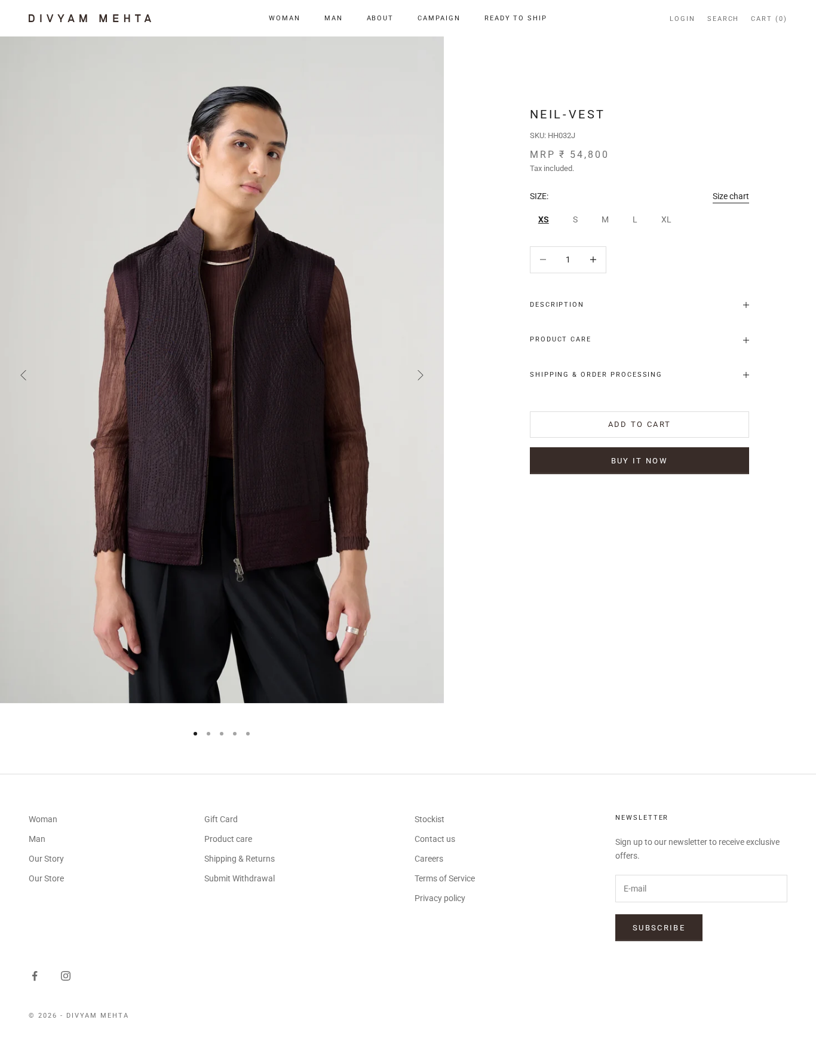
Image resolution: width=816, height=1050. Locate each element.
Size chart (731, 196)
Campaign (439, 18)
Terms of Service (445, 878)
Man (333, 18)
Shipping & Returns (239, 858)
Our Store (46, 878)
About (380, 18)
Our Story (46, 858)
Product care (228, 839)
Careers (429, 858)
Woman (284, 18)
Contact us (435, 839)
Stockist (429, 819)
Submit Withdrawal (239, 878)
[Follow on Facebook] (35, 976)
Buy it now (639, 460)
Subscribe (659, 927)
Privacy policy (440, 898)
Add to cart (639, 424)
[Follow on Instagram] (66, 976)
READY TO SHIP (515, 18)
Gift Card (221, 819)
